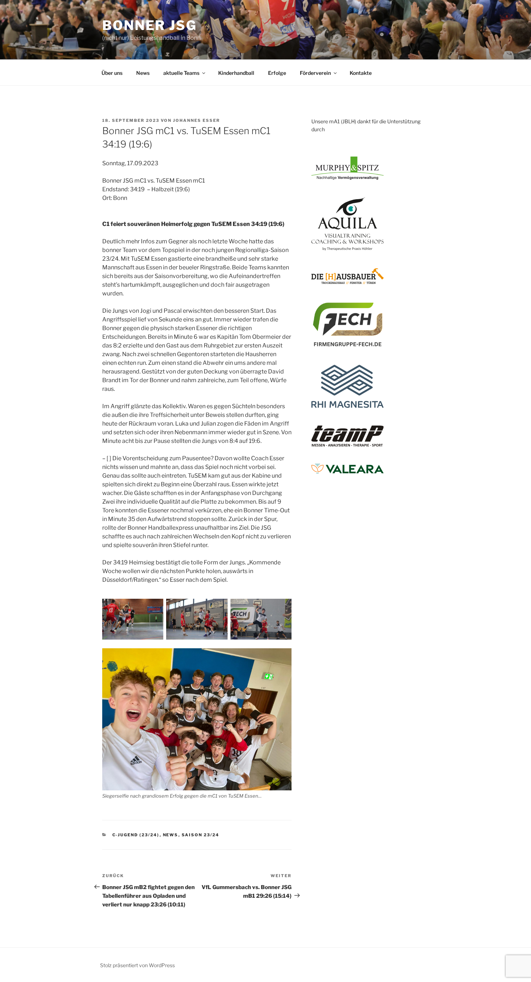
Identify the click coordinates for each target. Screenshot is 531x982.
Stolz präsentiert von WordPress (137, 965)
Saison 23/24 (201, 834)
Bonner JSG (149, 25)
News (143, 73)
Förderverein (315, 73)
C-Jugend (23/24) (136, 834)
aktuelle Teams (181, 73)
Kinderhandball (236, 73)
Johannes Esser (196, 120)
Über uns (112, 73)
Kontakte (361, 73)
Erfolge (277, 73)
